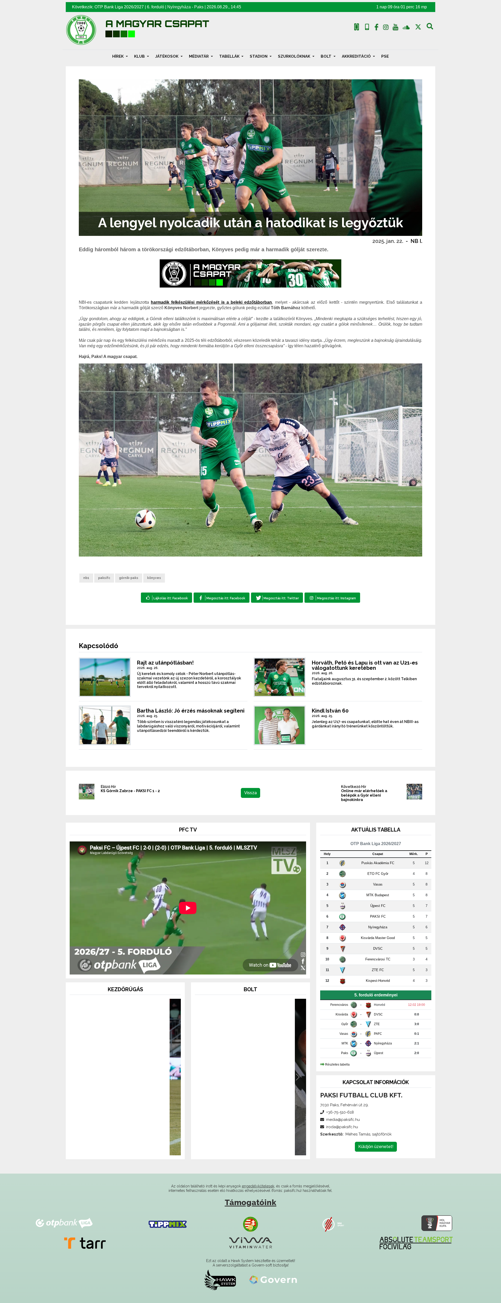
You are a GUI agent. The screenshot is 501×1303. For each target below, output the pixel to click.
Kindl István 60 (330, 711)
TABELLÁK (230, 56)
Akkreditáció (357, 56)
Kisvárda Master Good (378, 938)
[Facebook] (376, 28)
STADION (259, 56)
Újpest (378, 1053)
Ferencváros (339, 1005)
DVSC (378, 949)
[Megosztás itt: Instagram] (332, 598)
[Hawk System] (220, 1280)
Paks (199, 7)
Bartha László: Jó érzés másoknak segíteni (190, 711)
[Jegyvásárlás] (356, 27)
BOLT (326, 56)
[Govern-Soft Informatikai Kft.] (273, 1280)
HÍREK (118, 56)
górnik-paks (128, 578)
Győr (344, 1024)
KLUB (140, 56)
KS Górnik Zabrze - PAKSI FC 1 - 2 (130, 791)
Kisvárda (342, 1014)
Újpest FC (377, 906)
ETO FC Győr (377, 874)
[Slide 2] (125, 1148)
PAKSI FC (378, 916)
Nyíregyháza (179, 7)
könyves (154, 578)
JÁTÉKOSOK (167, 56)
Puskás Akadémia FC (377, 863)
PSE (385, 56)
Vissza (250, 792)
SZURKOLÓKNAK (294, 56)
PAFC (378, 1034)
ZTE (377, 1024)
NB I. (416, 241)
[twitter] (418, 27)
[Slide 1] (116, 1148)
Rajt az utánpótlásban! (165, 663)
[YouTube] (395, 28)
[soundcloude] (406, 27)
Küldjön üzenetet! (375, 1146)
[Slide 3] (135, 1148)
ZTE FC (378, 970)
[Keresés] (430, 28)
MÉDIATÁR (199, 56)
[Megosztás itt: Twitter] (277, 598)
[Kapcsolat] (367, 27)
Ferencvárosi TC (377, 959)
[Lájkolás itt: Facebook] (166, 598)
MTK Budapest (377, 895)
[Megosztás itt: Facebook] (221, 598)
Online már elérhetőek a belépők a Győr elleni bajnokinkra (364, 795)
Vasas (378, 884)
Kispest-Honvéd (378, 981)
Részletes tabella (337, 1064)
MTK (345, 1043)
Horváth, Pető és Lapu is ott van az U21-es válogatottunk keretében (365, 665)
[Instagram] (385, 28)
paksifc (104, 578)
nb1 (86, 578)
